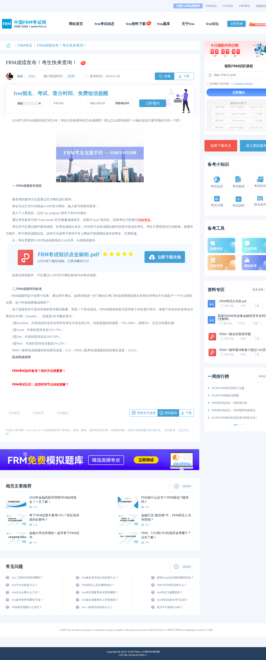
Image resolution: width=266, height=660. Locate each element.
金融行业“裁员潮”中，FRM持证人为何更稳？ (166, 517)
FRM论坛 (211, 5)
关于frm (188, 24)
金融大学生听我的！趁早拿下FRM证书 (54, 535)
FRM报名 (62, 413)
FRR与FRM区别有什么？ (172, 585)
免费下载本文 (220, 146)
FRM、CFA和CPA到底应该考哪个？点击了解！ (166, 535)
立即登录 (236, 23)
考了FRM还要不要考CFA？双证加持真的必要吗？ (54, 517)
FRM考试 (244, 5)
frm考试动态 (104, 24)
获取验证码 (122, 103)
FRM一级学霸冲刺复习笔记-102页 (242, 350)
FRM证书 (38, 413)
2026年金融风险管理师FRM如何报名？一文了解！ (52, 499)
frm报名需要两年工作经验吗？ (100, 599)
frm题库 (163, 24)
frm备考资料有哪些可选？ (27, 599)
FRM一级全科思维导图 (235, 334)
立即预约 (153, 103)
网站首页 (76, 24)
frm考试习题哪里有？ (170, 592)
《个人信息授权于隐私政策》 (241, 84)
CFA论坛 (228, 5)
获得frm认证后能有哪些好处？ (175, 577)
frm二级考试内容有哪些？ (27, 577)
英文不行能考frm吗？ (170, 607)
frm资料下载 (136, 24)
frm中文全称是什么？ (25, 585)
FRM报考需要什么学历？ (27, 607)
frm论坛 (212, 24)
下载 (257, 305)
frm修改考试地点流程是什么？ (100, 577)
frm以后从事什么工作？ (26, 592)
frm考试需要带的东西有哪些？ (100, 592)
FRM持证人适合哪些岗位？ (98, 585)
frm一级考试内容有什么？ (97, 607)
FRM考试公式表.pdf (232, 301)
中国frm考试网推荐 (188, 5)
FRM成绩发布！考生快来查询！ (62, 45)
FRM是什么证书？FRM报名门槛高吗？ (165, 499)
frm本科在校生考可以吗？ (172, 599)
